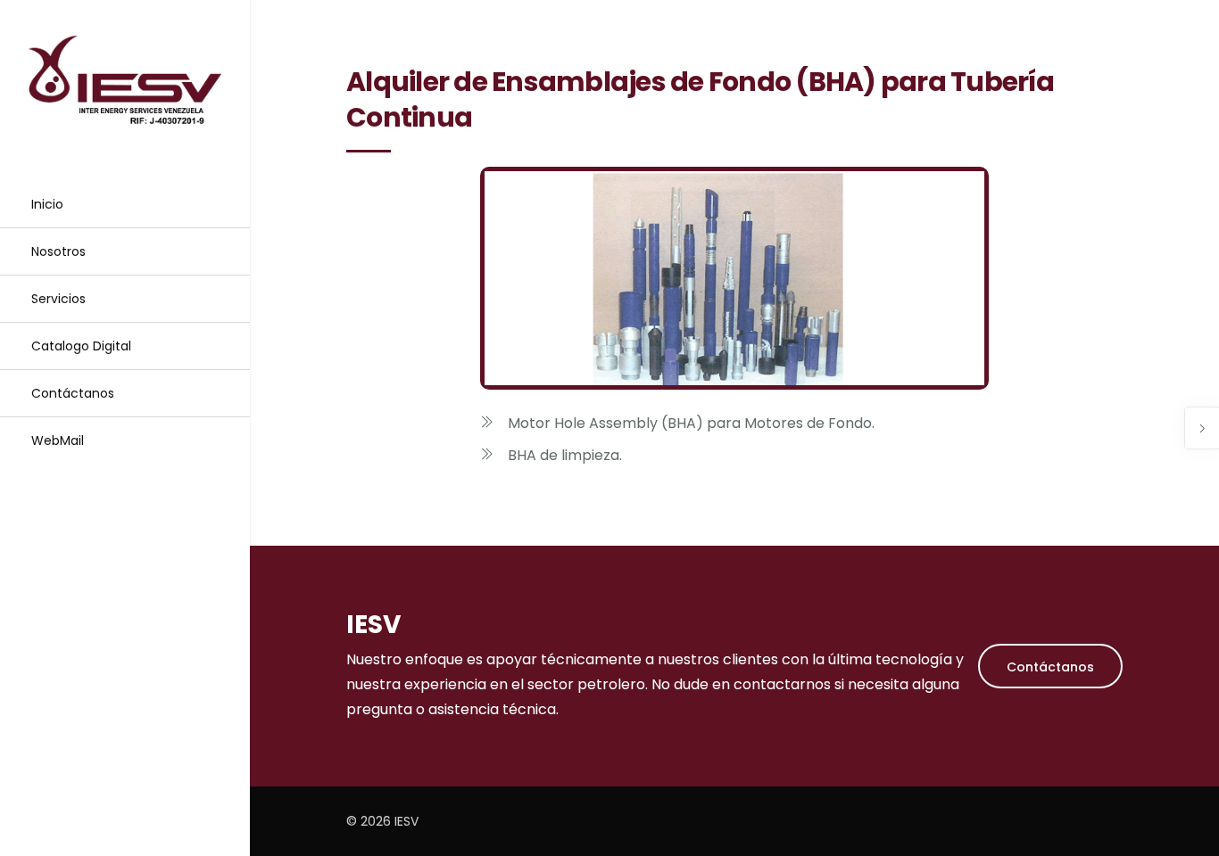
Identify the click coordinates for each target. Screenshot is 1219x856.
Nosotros (58, 251)
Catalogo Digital (81, 346)
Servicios (58, 299)
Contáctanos (72, 393)
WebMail (57, 440)
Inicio (47, 204)
